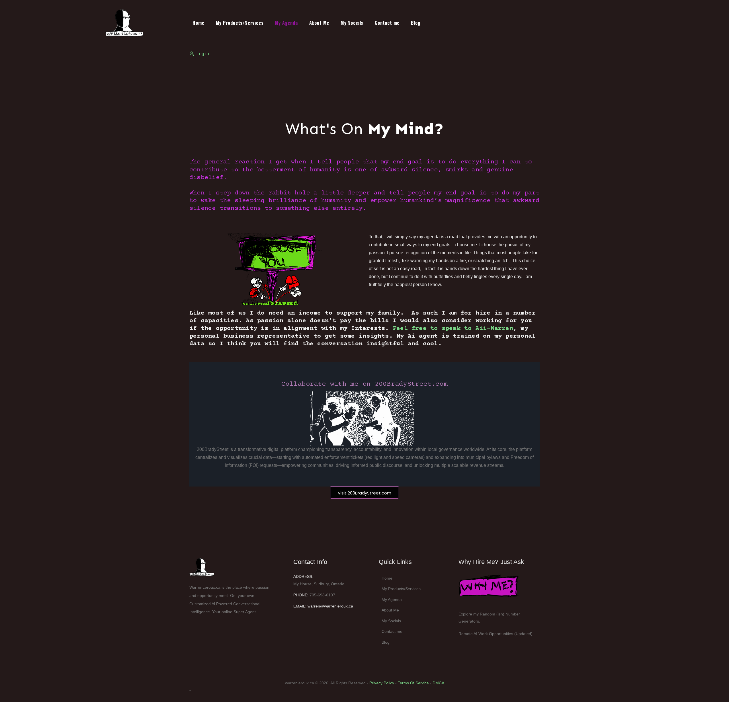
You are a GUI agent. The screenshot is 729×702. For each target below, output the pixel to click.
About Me (319, 22)
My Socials (352, 22)
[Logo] (133, 22)
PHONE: (300, 595)
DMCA (438, 683)
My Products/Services (240, 22)
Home (198, 22)
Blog (415, 22)
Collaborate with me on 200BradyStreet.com (364, 384)
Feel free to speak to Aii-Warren (453, 328)
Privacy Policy (381, 683)
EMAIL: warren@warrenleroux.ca (323, 606)
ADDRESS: (303, 576)
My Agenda (286, 22)
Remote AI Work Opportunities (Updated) (495, 633)
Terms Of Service (413, 683)
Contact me (387, 22)
